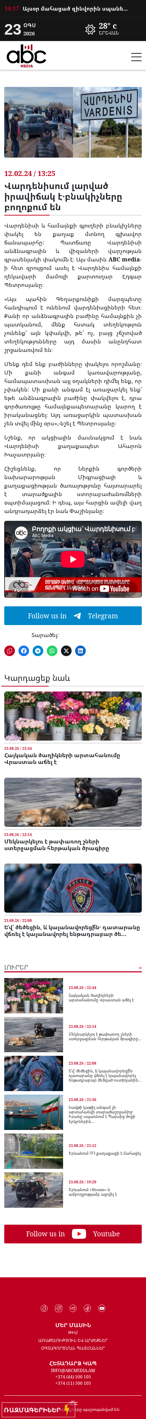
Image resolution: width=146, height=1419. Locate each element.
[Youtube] (102, 1308)
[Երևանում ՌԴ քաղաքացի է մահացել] (33, 1151)
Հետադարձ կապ (73, 1363)
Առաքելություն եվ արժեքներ (73, 1340)
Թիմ (73, 1333)
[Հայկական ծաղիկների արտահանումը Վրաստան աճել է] (73, 716)
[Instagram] (58, 1308)
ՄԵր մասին (73, 1325)
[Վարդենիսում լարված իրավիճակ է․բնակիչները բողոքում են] (73, 127)
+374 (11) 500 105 (73, 1383)
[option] (73, 8)
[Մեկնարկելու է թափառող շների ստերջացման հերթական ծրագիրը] (73, 802)
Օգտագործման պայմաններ (73, 1348)
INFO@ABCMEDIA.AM (73, 1370)
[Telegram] (73, 1308)
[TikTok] (87, 1308)
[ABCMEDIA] (26, 55)
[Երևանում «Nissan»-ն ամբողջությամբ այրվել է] (33, 1190)
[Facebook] (44, 1308)
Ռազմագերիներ (34, 1410)
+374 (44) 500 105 (73, 1377)
